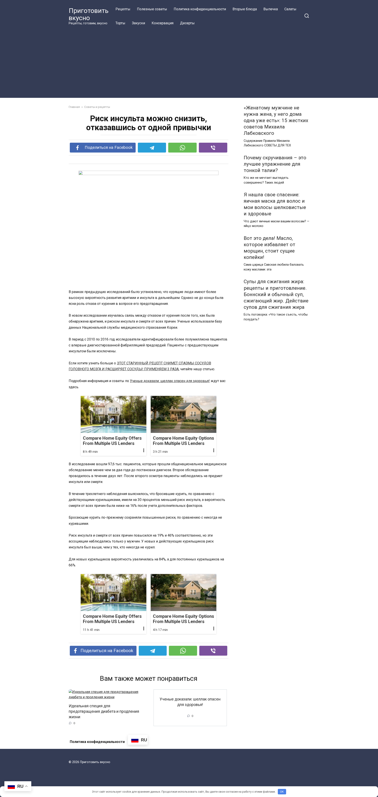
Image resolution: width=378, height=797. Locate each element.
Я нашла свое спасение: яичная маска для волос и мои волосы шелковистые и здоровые (275, 204)
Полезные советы (152, 9)
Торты (120, 23)
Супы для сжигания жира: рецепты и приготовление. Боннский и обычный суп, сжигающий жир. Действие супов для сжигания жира (276, 294)
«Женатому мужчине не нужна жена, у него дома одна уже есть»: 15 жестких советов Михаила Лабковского (276, 120)
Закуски (138, 23)
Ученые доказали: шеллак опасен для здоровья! (170, 381)
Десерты (187, 23)
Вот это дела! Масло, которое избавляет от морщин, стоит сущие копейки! (269, 247)
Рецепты (123, 9)
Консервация (162, 23)
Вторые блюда (245, 9)
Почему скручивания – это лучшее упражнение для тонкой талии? (275, 164)
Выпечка (270, 9)
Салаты (290, 9)
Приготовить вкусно (88, 14)
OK (282, 791)
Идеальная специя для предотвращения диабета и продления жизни (104, 711)
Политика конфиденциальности (200, 9)
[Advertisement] (189, 63)
